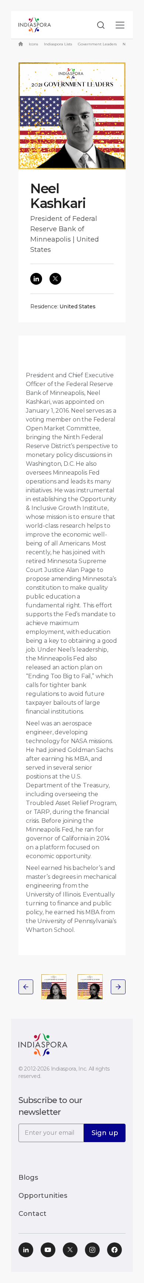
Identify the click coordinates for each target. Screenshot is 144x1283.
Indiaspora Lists (58, 44)
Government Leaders (97, 44)
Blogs (28, 1177)
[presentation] (25, 986)
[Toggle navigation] (120, 25)
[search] (99, 25)
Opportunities (42, 1196)
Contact (32, 1214)
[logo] (43, 1044)
